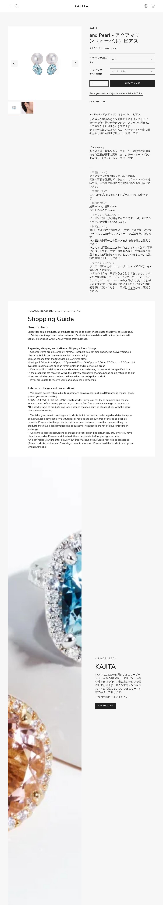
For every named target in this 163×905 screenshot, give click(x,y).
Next (75, 63)
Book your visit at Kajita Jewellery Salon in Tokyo (116, 93)
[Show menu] (9, 6)
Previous (14, 63)
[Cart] (153, 6)
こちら (131, 287)
